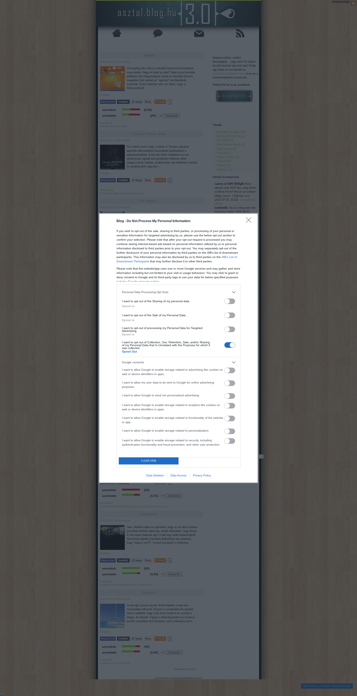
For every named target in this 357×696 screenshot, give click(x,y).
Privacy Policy (202, 475)
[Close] (250, 221)
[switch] (229, 301)
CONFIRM (148, 460)
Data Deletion (155, 475)
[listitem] (178, 292)
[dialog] (178, 348)
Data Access (178, 475)
